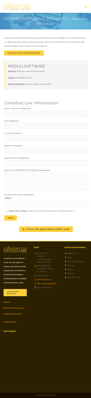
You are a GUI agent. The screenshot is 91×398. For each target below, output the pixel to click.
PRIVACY (7, 302)
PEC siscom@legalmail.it (46, 284)
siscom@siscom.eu (44, 280)
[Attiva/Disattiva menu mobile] (86, 6)
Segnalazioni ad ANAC (13, 314)
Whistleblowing (10, 322)
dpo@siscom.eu (18, 308)
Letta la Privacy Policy (18, 211)
